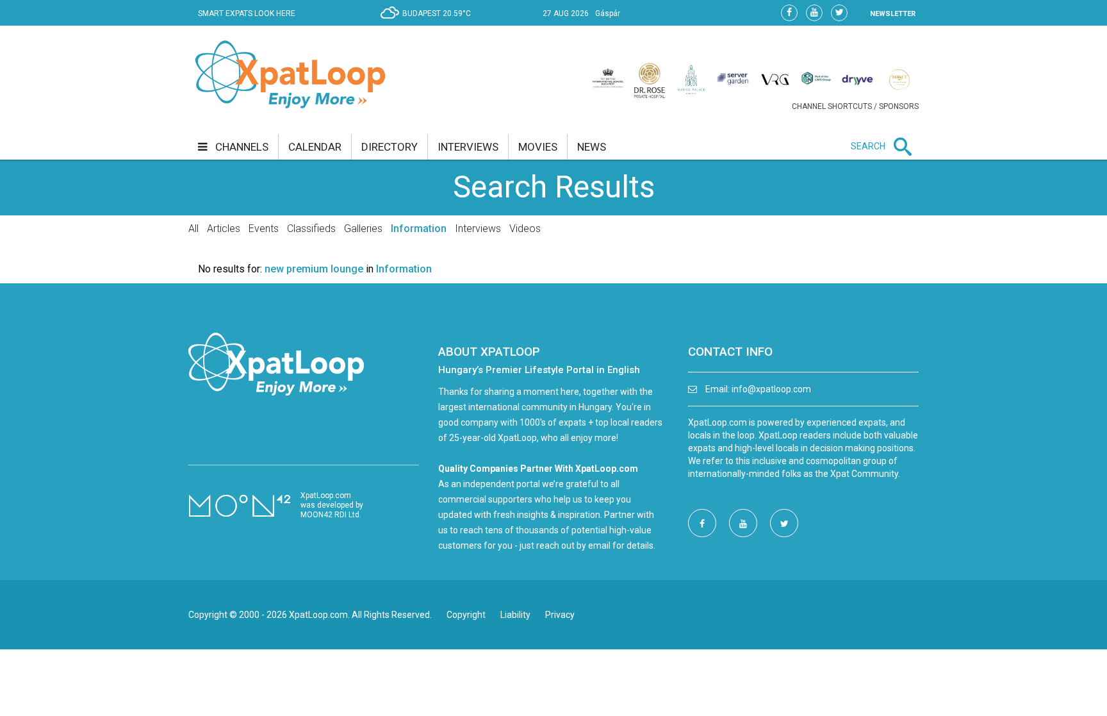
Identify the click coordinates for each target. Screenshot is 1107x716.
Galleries (363, 228)
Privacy (560, 615)
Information (419, 228)
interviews (468, 146)
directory (389, 146)
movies (537, 146)
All (193, 228)
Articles (223, 228)
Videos (525, 228)
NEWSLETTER (892, 14)
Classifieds (311, 228)
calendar (314, 146)
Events (264, 228)
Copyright (466, 615)
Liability (515, 615)
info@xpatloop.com (771, 389)
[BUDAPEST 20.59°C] (429, 23)
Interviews (478, 228)
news (591, 146)
